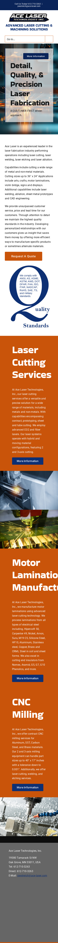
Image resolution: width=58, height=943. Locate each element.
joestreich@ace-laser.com (29, 6)
